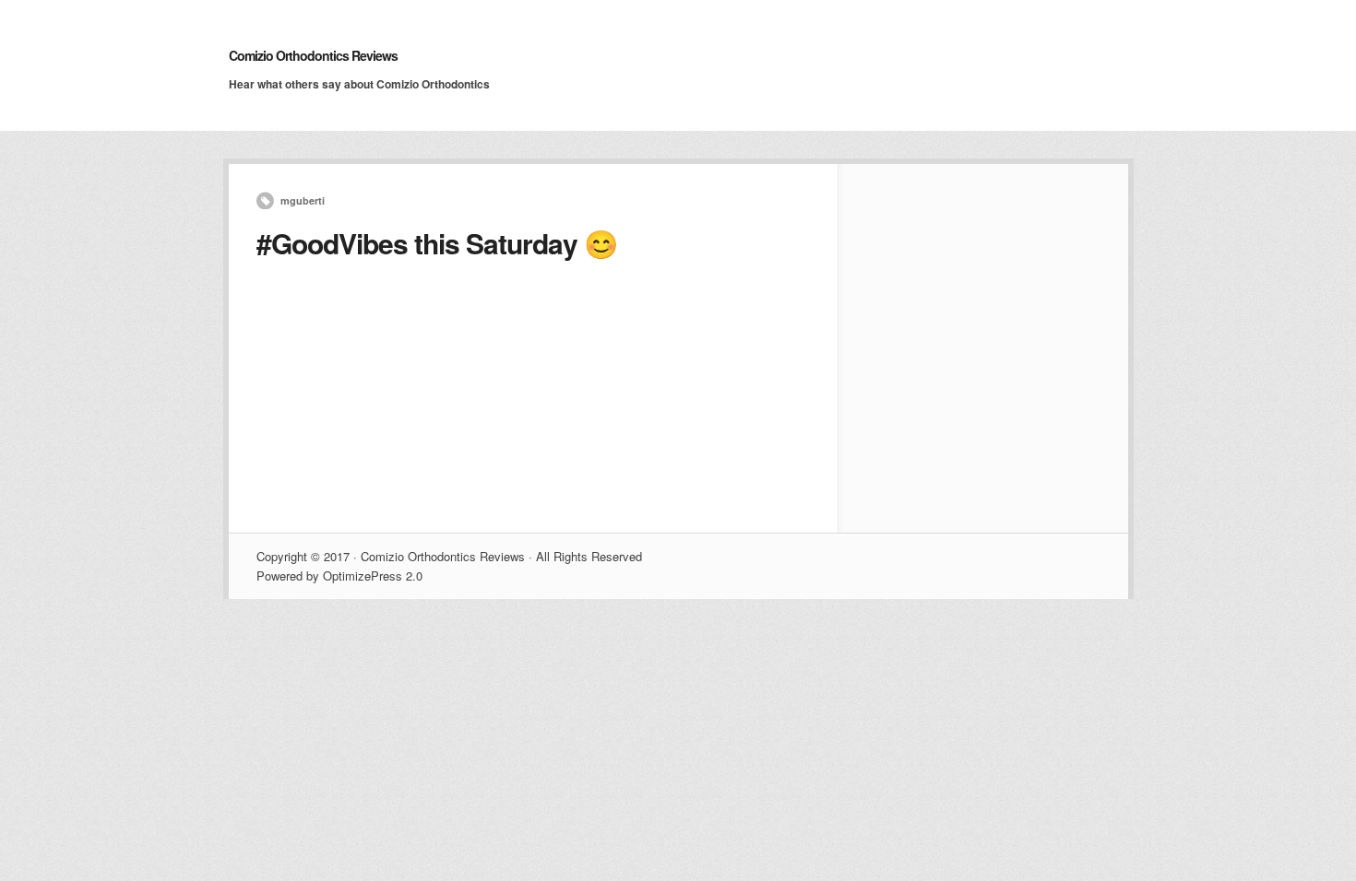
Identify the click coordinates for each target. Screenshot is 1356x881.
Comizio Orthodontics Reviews (313, 55)
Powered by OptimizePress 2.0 (339, 575)
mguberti (302, 200)
